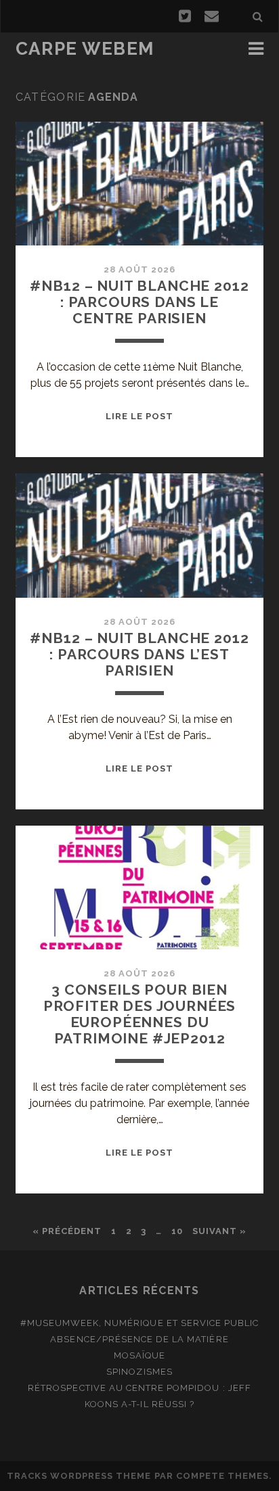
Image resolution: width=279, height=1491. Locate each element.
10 (177, 1231)
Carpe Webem (85, 49)
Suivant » (219, 1231)
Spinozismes (139, 1372)
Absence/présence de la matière (139, 1339)
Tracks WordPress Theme (79, 1476)
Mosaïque (139, 1355)
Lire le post (140, 416)
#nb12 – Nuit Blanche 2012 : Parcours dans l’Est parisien (139, 654)
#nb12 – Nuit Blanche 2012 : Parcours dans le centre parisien (139, 302)
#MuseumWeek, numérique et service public (139, 1323)
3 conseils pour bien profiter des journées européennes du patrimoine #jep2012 (139, 1014)
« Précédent (67, 1231)
